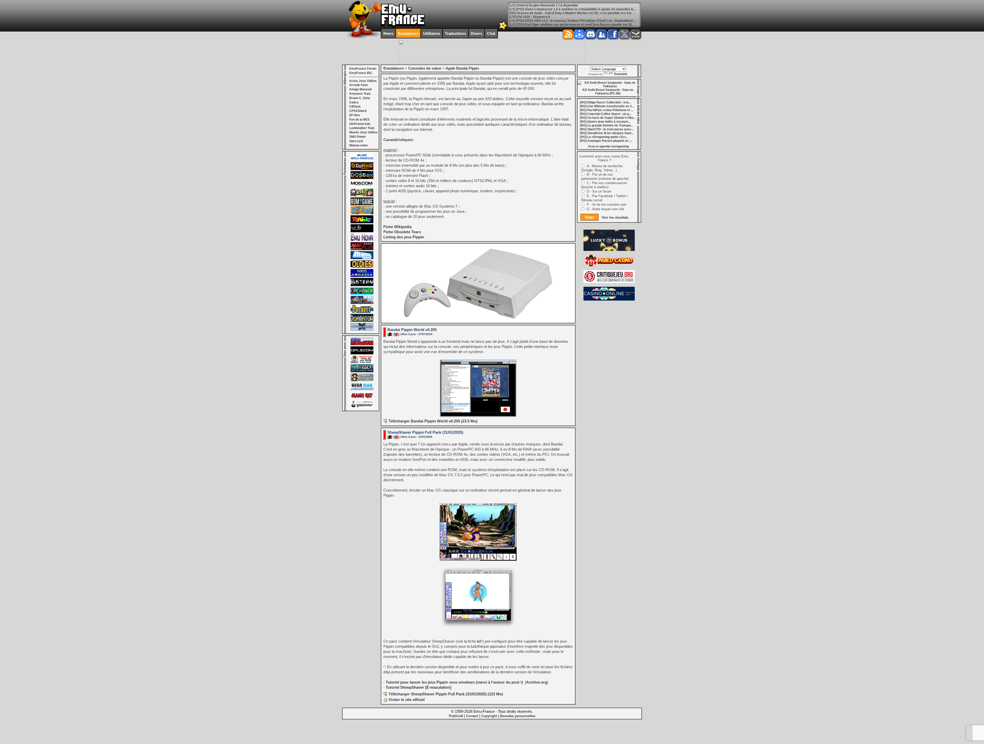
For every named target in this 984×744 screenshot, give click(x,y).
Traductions (455, 33)
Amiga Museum (360, 89)
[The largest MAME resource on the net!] (362, 258)
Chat (491, 33)
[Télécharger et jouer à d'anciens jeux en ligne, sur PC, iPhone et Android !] (362, 169)
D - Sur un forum (599, 191)
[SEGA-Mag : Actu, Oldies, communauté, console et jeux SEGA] (362, 389)
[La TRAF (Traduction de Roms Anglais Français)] (362, 303)
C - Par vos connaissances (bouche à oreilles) (604, 185)
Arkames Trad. (360, 93)
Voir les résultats (615, 217)
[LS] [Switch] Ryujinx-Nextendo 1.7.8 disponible (543, 5)
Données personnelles (517, 716)
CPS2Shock (358, 111)
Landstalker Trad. (362, 128)
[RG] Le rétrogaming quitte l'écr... (604, 137)
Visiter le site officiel (406, 699)
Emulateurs (408, 33)
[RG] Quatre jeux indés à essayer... (605, 121)
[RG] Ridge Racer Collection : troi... (605, 102)
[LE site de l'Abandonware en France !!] (362, 195)
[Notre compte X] (624, 34)
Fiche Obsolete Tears (402, 232)
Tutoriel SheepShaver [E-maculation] (418, 687)
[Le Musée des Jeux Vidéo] (362, 344)
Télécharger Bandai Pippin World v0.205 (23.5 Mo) (432, 421)
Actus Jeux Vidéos (363, 81)
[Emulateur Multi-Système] (362, 321)
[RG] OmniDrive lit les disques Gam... (607, 133)
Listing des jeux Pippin (403, 237)
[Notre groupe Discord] (591, 34)
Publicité (456, 716)
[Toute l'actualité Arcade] (362, 276)
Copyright (489, 716)
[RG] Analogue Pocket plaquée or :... (606, 141)
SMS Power (357, 137)
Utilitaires (431, 33)
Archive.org (536, 682)
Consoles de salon (424, 68)
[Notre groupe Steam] (636, 34)
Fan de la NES (359, 119)
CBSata (355, 106)
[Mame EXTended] (362, 398)
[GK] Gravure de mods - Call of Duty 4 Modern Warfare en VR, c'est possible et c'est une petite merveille (585, 13)
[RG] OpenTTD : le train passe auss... (606, 129)
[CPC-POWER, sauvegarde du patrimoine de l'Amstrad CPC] (362, 294)
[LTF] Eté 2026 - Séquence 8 (529, 17)
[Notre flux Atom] (579, 34)
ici (479, 641)
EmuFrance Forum (362, 68)
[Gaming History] (362, 285)
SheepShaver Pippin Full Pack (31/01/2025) (425, 432)
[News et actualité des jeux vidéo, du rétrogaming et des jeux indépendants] (362, 204)
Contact (472, 716)
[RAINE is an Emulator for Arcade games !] (362, 222)
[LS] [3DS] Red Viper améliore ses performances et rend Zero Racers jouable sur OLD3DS (575, 24)
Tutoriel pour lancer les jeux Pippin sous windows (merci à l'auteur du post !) (454, 682)
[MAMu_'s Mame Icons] (362, 362)
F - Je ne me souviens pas (607, 204)
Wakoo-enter (358, 145)
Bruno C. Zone (359, 98)
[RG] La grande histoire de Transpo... (606, 125)
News (388, 33)
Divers (476, 33)
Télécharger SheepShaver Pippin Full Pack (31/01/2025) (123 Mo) (445, 694)
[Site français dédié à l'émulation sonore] (362, 353)
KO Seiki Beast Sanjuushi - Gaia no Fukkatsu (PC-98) (607, 91)
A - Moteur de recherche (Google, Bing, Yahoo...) (601, 168)
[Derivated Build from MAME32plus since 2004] (362, 249)
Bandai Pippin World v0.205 (412, 329)
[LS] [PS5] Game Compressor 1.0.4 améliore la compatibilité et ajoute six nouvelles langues (575, 9)
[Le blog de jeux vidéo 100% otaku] (362, 231)
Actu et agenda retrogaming (608, 146)
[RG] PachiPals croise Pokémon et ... (606, 110)
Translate (620, 74)
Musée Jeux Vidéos (363, 132)
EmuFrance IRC (360, 73)
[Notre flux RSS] (568, 34)
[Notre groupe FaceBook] (602, 34)
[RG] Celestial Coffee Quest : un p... (605, 114)
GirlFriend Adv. (360, 124)
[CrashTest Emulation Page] (362, 380)
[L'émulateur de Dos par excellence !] (362, 178)
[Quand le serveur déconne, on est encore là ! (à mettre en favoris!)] (362, 160)
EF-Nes (354, 115)
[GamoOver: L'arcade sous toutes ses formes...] (362, 407)
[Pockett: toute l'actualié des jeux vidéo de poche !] (362, 312)
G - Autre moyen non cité (605, 209)
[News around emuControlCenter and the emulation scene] (362, 330)
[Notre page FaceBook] (613, 34)
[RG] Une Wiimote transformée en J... (607, 106)
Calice (353, 102)
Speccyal (356, 141)
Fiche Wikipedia (397, 227)
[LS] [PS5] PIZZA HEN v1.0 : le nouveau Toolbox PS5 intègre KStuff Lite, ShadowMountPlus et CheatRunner (586, 21)
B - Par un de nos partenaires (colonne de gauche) (605, 176)
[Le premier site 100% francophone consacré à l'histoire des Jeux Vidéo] (362, 213)
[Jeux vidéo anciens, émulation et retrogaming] (362, 240)
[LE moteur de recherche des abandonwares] (362, 267)
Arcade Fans (358, 85)
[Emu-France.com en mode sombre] (503, 29)
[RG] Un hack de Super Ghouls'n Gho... (608, 118)
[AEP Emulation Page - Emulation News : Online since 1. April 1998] (362, 371)
